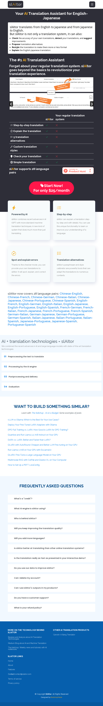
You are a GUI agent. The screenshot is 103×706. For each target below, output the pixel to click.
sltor (15, 4)
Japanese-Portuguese (35, 321)
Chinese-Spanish (63, 300)
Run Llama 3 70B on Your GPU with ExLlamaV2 (29, 450)
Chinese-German (42, 297)
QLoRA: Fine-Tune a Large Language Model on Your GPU (34, 455)
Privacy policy (13, 683)
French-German (71, 307)
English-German (30, 304)
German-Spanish (19, 317)
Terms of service (14, 679)
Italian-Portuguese (69, 317)
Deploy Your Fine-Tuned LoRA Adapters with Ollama (32, 425)
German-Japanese (42, 314)
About (10, 665)
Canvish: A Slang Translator (64, 635)
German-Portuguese (70, 314)
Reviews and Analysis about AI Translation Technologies (25, 638)
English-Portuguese (21, 307)
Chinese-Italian (66, 297)
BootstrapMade (56, 697)
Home (10, 661)
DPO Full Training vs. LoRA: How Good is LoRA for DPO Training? (38, 430)
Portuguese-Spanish (22, 324)
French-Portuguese (56, 311)
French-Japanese (29, 311)
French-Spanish (81, 311)
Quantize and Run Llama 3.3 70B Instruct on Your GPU (33, 435)
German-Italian (18, 314)
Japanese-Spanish (64, 321)
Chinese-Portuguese (36, 300)
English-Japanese (75, 304)
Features (11, 669)
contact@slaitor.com (23, 674)
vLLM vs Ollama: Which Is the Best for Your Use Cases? (33, 420)
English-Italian (52, 304)
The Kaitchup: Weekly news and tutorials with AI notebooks (27, 648)
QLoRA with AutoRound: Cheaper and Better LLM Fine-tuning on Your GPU (42, 445)
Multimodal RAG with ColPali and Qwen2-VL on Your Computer (37, 460)
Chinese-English (71, 293)
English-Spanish (48, 307)
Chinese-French (19, 297)
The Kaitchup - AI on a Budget (45, 413)
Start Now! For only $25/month (51, 188)
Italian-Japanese (43, 317)
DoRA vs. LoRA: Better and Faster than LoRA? (29, 440)
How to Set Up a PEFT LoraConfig (24, 465)
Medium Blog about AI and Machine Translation (27, 643)
